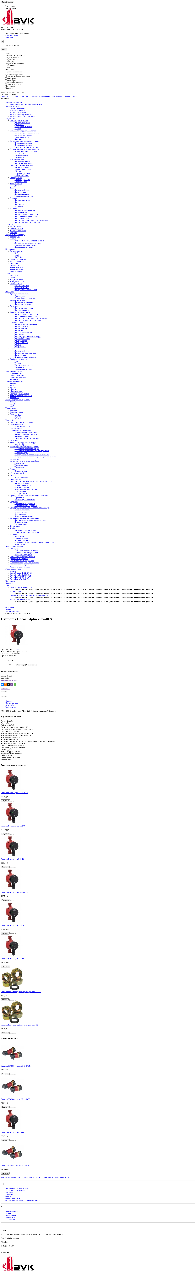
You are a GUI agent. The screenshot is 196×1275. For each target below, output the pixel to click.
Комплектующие (16, 322)
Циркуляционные (21, 477)
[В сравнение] (6, 691)
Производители (11, 1211)
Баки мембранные (17, 424)
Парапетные (15, 265)
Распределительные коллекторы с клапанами (32, 455)
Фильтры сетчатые (22, 493)
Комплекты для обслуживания (26, 553)
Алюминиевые (16, 373)
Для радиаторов (21, 341)
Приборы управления (18, 359)
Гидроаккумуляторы (22, 426)
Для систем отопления (23, 163)
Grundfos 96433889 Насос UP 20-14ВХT (16, 1165)
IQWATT (18, 416)
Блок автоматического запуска (26, 551)
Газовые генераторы (13, 569)
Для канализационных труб (25, 210)
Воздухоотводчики (22, 167)
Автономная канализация (15, 102)
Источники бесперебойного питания (24, 563)
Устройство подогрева (23, 555)
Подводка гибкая (16, 479)
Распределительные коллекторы (27, 147)
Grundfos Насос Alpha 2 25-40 (12, 859)
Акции (67, 96)
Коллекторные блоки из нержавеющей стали (32, 451)
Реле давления (20, 491)
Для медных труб (21, 212)
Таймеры (18, 363)
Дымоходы (14, 306)
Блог (75, 96)
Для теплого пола (21, 343)
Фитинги (13, 208)
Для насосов (19, 335)
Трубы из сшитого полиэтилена (27, 532)
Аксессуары (14, 548)
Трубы (12, 188)
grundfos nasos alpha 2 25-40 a (12, 1177)
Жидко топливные (17, 280)
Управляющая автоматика (25, 500)
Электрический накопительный (22, 117)
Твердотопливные (17, 282)
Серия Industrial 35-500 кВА (20, 577)
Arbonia (13, 402)
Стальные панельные (18, 377)
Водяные (13, 410)
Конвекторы (10, 249)
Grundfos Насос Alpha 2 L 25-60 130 (14, 892)
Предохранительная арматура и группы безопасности (31, 481)
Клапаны (18, 139)
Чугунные (14, 379)
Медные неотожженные (24, 196)
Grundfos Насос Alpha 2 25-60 (12, 925)
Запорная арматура (22, 137)
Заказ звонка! (17, 33)
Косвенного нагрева (18, 112)
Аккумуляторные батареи (20, 567)
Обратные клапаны (22, 487)
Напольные (14, 263)
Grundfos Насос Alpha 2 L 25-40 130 (14, 793)
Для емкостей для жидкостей (26, 324)
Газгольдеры (10, 224)
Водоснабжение (11, 119)
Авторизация (10, 8)
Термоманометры (21, 155)
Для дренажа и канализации (25, 353)
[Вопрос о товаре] (2, 691)
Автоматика (14, 275)
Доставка (14, 96)
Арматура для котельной (19, 294)
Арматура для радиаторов (24, 135)
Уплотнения (14, 398)
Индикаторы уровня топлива (26, 151)
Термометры (19, 157)
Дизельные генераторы (19, 559)
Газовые (13, 277)
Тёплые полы (10, 408)
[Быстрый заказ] (11, 867)
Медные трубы (16, 591)
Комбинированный (17, 110)
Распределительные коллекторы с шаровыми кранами (35, 457)
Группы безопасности (23, 169)
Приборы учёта (16, 178)
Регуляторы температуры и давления (24, 518)
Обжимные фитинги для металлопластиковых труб (34, 542)
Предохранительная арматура (21, 165)
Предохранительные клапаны (26, 489)
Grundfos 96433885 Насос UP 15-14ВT (15, 1099)
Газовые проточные (17, 108)
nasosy (67, 1177)
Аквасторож (15, 237)
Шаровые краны (21, 445)
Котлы (7, 273)
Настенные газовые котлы (20, 599)
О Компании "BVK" (13, 1198)
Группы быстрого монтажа (25, 298)
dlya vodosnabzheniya (56, 1177)
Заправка (13, 233)
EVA (16, 253)
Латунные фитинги (22, 540)
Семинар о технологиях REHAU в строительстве (29, 595)
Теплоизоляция (16, 184)
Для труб (18, 186)
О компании (57, 96)
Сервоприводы (20, 514)
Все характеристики (9, 680)
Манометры (19, 153)
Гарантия (24, 96)
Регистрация (10, 6)
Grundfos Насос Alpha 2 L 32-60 (13, 826)
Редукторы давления (23, 174)
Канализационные (22, 194)
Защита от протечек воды (15, 235)
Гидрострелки (20, 296)
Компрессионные (21, 538)
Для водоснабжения (22, 123)
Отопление (9, 292)
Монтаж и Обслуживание (15, 1190)
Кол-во (8, 665)
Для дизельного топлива (24, 302)
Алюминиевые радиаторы (25, 504)
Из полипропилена (22, 310)
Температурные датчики (24, 365)
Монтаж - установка (18, 231)
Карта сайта (10, 1219)
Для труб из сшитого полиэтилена (28, 222)
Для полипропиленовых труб (26, 216)
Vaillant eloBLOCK (22, 288)
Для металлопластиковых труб (26, 214)
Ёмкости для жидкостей (19, 121)
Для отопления (20, 192)
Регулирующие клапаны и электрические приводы (29, 508)
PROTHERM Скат (22, 286)
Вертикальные (15, 227)
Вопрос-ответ (10, 707)
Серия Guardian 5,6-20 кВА (20, 575)
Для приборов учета (22, 339)
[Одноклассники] (5, 684)
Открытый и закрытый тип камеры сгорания (22, 1200)
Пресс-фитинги (21, 544)
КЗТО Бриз (19, 257)
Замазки (13, 383)
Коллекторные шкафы (23, 145)
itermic (17, 255)
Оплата (5, 96)
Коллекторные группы (23, 143)
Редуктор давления (22, 524)
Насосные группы (22, 436)
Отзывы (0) (9, 705)
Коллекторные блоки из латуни (27, 449)
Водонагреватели (12, 106)
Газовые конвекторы (18, 259)
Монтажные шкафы (17, 473)
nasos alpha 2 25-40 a (32, 1177)
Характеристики (11, 703)
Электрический (16, 271)
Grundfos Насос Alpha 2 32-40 (12, 959)
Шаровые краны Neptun (24, 247)
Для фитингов (20, 347)
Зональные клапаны (22, 510)
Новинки (9, 583)
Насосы (13, 349)
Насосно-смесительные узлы (26, 434)
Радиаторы (14, 502)
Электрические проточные (20, 114)
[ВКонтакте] (2, 684)
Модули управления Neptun (25, 245)
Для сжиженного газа (23, 304)
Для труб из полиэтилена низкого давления (31, 220)
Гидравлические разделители (26, 432)
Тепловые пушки (16, 269)
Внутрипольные (16, 251)
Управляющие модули (23, 369)
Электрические (16, 284)
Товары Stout (10, 420)
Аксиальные (19, 536)
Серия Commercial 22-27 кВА (21, 573)
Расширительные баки (23, 127)
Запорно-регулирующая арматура (23, 131)
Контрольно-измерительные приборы (24, 149)
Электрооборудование (14, 546)
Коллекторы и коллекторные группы (24, 141)
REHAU (18, 418)
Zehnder (13, 404)
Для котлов (19, 330)
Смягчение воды (16, 392)
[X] (8, 684)
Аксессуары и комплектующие (22, 422)
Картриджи (19, 206)
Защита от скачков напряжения (22, 561)
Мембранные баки (17, 159)
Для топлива (19, 125)
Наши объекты (11, 581)
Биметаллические (17, 375)
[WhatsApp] (15, 684)
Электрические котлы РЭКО (26, 290)
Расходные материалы (14, 381)
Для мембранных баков (24, 332)
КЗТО (12, 406)
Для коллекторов (21, 328)
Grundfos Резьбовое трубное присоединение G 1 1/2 (21, 992)
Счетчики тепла (21, 182)
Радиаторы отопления (13, 371)
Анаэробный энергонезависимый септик (26, 104)
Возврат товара (11, 1217)
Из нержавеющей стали (24, 308)
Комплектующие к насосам (25, 357)
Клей (12, 385)
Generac (13, 571)
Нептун (13, 239)
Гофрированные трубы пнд (25, 530)
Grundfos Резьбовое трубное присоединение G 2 (19, 1025)
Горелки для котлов (17, 300)
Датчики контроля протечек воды (28, 243)
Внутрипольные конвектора (21, 587)
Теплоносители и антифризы (21, 396)
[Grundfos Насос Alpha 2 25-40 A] (16, 646)
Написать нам (10, 1215)
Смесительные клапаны (24, 516)
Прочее (13, 390)
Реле (16, 361)
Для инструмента (21, 326)
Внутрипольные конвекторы (16, 1188)
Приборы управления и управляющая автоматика (29, 496)
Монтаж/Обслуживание (40, 96)
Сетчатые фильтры (22, 176)
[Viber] (11, 684)
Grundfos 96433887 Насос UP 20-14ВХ (16, 1066)
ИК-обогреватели (17, 261)
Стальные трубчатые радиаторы (17, 400)
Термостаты (19, 367)
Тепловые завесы (16, 267)
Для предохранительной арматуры (28, 337)
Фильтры (13, 198)
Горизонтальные (16, 229)
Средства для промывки (19, 394)
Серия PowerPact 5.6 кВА (19, 579)
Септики (18, 129)
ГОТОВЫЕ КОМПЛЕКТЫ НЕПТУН (29, 241)
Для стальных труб (22, 218)
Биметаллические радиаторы (26, 506)
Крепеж (13, 388)
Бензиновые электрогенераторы (22, 557)
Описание (9, 701)
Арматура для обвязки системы (27, 133)
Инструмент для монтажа (20, 312)
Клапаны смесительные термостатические (31, 520)
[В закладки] (4, 691)
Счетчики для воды (22, 180)
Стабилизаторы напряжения (21, 565)
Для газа (18, 202)
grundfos (44, 1177)
